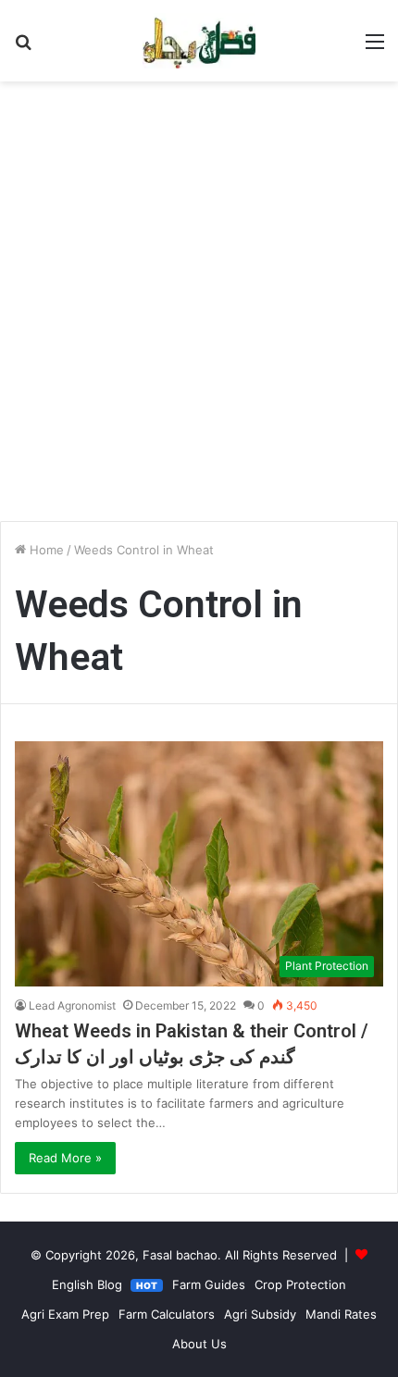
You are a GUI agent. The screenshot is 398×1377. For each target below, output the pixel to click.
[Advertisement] (199, 308)
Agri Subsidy (260, 1314)
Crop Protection (300, 1284)
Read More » (65, 1157)
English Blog (104, 1284)
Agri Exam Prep (65, 1314)
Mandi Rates (341, 1314)
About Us (199, 1343)
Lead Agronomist (72, 1005)
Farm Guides (208, 1284)
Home (45, 549)
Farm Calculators (166, 1314)
